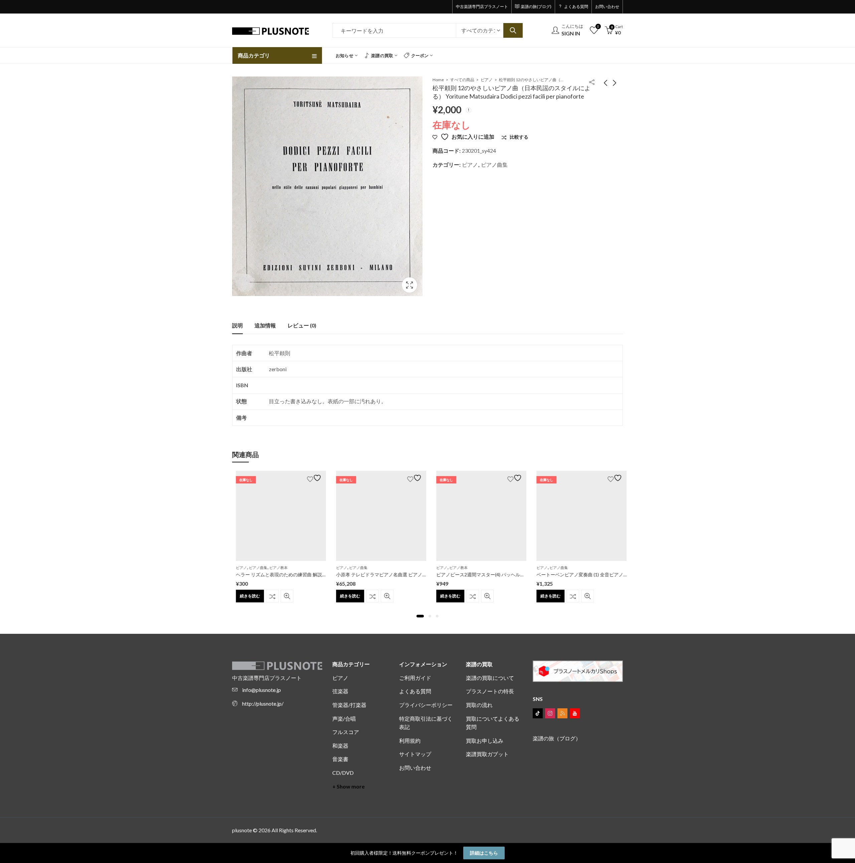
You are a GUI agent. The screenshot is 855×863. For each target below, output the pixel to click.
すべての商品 (462, 79)
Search (513, 30)
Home (438, 79)
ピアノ (487, 79)
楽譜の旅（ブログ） (557, 738)
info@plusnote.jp (261, 690)
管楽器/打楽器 (349, 705)
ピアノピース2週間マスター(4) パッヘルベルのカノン (488, 574)
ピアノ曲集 (494, 164)
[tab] (237, 325)
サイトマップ (415, 754)
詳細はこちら (484, 853)
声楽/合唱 (344, 718)
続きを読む (246, 595)
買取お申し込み (484, 740)
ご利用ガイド (415, 678)
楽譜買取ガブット (487, 754)
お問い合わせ (415, 767)
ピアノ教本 (275, 567)
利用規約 (409, 740)
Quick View (283, 596)
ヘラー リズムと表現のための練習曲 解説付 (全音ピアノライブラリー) (305, 574)
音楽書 (340, 759)
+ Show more (348, 786)
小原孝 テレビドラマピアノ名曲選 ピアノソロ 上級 (385, 574)
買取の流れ (479, 705)
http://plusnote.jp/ (263, 703)
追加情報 (265, 325)
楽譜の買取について (490, 678)
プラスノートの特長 (490, 691)
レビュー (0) (302, 325)
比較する (268, 596)
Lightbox (409, 285)
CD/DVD (343, 772)
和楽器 (340, 745)
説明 (237, 325)
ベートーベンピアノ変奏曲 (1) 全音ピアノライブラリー (590, 574)
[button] (420, 616)
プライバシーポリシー (426, 705)
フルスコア (345, 732)
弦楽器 (340, 691)
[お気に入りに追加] (311, 478)
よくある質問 (415, 691)
